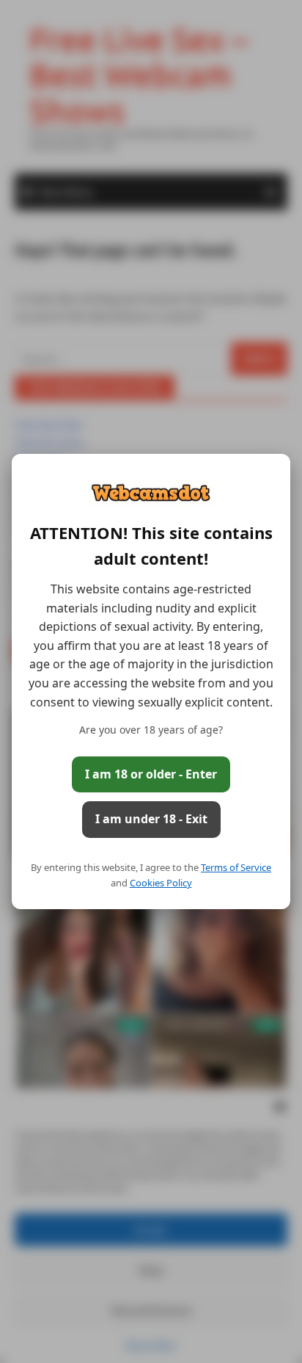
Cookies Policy (161, 882)
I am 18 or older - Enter (151, 774)
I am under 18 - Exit (151, 819)
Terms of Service (236, 867)
